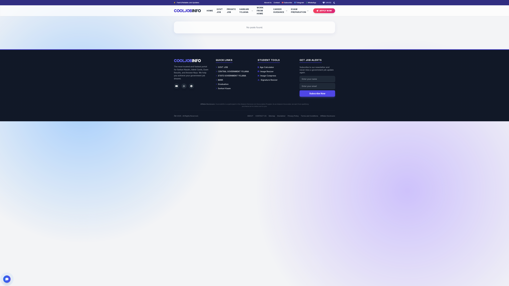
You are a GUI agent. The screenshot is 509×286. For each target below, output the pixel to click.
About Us (267, 3)
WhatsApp (312, 3)
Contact (277, 3)
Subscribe (288, 3)
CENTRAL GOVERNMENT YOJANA (233, 71)
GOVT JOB (220, 11)
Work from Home (260, 10)
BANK (220, 80)
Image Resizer (267, 71)
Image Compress (268, 76)
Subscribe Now (317, 93)
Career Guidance (278, 11)
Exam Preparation (298, 11)
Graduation (223, 84)
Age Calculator (267, 67)
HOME (210, 10)
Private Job (231, 11)
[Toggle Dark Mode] (334, 2)
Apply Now (325, 11)
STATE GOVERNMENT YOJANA (232, 76)
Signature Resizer (269, 80)
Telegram (300, 3)
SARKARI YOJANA (244, 11)
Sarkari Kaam (224, 88)
